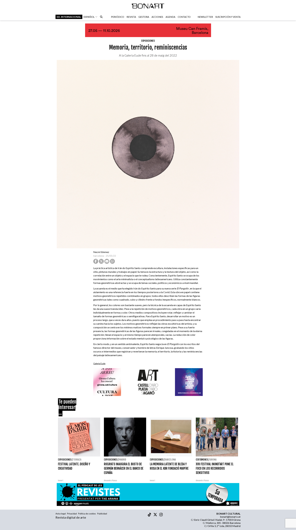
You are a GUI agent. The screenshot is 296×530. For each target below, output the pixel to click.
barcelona (98, 255)
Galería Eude (99, 363)
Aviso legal (61, 513)
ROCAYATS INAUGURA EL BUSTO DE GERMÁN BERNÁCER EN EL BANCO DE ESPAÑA (123, 468)
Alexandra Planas (110, 480)
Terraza (77, 459)
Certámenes (202, 459)
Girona (213, 459)
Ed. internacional (69, 16)
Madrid (122, 459)
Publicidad (102, 513)
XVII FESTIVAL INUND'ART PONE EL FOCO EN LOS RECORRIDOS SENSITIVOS (215, 468)
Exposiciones (148, 40)
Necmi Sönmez (101, 251)
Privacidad (72, 513)
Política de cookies (87, 513)
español (89, 16)
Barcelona (170, 459)
